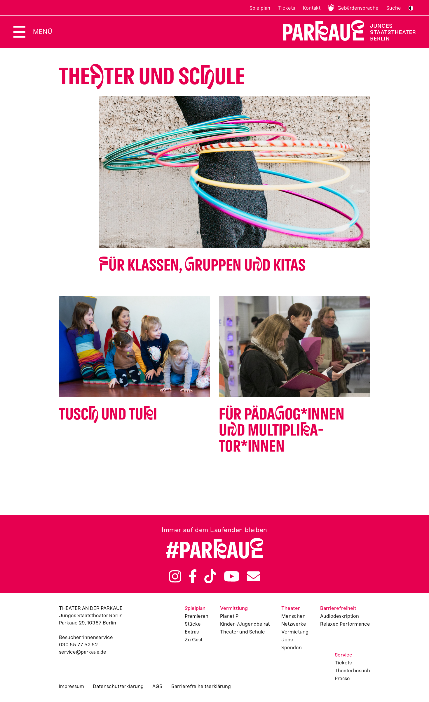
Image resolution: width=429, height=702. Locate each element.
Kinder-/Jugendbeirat (245, 624)
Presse (342, 678)
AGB (157, 686)
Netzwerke (293, 624)
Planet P (229, 616)
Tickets (286, 8)
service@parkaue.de (82, 652)
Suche (393, 8)
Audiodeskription (339, 616)
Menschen (293, 616)
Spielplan (260, 8)
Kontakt (311, 8)
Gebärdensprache (358, 8)
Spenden (291, 647)
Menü (42, 32)
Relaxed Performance (345, 624)
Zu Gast (194, 640)
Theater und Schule (242, 632)
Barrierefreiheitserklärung (201, 686)
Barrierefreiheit (338, 608)
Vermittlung (234, 608)
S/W (411, 8)
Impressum (71, 686)
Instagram (175, 576)
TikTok (210, 576)
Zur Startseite (346, 30)
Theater (290, 608)
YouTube (231, 576)
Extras (192, 632)
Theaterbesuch (352, 670)
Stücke (193, 624)
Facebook (192, 576)
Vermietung (294, 632)
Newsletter (253, 576)
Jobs (287, 640)
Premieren (196, 616)
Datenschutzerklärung (118, 686)
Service (343, 655)
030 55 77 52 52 (78, 644)
